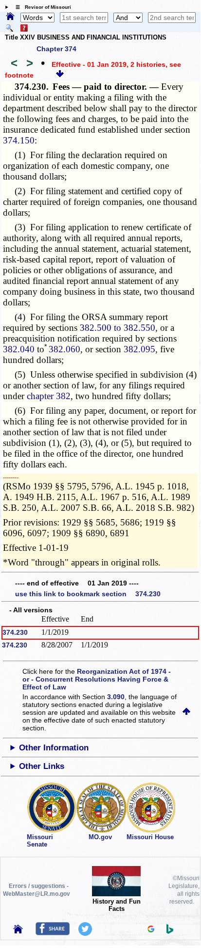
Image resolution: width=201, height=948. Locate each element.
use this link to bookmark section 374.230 (88, 594)
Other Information (54, 747)
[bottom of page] (60, 75)
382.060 (64, 349)
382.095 (139, 349)
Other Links (41, 766)
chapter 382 (49, 396)
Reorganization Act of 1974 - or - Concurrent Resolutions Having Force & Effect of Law (96, 679)
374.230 (15, 632)
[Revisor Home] (18, 931)
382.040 (19, 349)
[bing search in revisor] (169, 931)
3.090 (116, 697)
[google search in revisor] (150, 930)
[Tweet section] (85, 933)
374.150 (19, 140)
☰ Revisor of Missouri (41, 7)
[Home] (10, 17)
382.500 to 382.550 (117, 328)
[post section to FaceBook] (53, 933)
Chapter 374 (56, 49)
